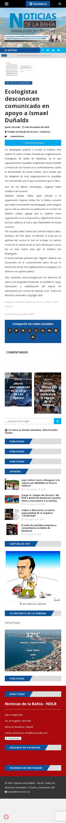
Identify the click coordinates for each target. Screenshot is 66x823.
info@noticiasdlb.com (36, 732)
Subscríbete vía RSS (16, 792)
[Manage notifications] (6, 816)
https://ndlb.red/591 (25, 314)
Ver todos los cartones (34, 603)
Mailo (48, 301)
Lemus (40, 301)
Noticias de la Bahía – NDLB (28, 783)
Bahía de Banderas (18, 83)
